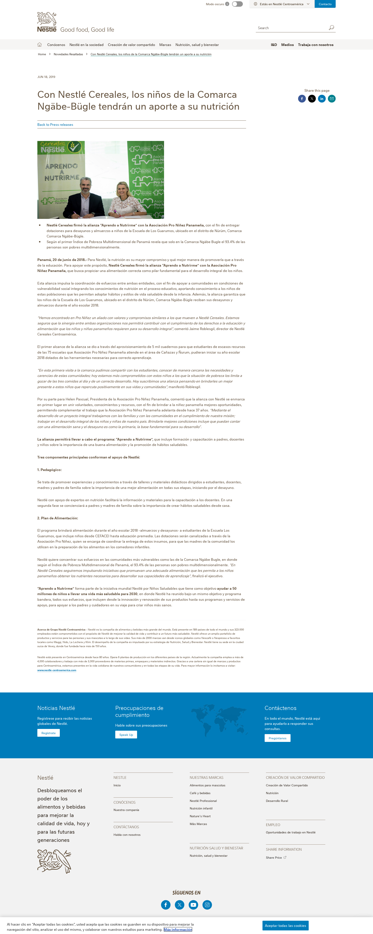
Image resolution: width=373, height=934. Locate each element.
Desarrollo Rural (277, 801)
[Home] (76, 22)
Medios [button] (287, 44)
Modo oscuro (215, 4)
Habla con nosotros (127, 834)
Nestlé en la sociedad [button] (87, 44)
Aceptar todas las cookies (285, 925)
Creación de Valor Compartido (287, 785)
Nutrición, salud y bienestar (197, 44)
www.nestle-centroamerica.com (56, 670)
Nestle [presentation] (120, 777)
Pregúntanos (277, 738)
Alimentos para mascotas (207, 785)
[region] (186, 925)
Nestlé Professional (203, 801)
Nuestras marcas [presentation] (206, 777)
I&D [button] (274, 44)
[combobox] (290, 27)
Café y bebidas (200, 793)
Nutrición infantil (201, 808)
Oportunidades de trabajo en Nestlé (291, 832)
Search (331, 27)
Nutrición (272, 793)
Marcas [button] (165, 44)
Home (39, 44)
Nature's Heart (200, 816)
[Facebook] (166, 905)
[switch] (237, 4)
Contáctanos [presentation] (126, 826)
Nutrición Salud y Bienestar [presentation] (216, 847)
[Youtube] (193, 905)
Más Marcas (198, 824)
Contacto (325, 4)
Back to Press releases (55, 124)
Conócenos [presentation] (125, 802)
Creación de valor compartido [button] (131, 44)
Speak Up (126, 734)
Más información (178, 929)
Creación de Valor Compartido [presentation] (295, 777)
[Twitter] (179, 905)
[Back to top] (363, 912)
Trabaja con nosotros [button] (315, 44)
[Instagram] (207, 905)
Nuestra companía (126, 810)
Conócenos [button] (56, 44)
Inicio (117, 785)
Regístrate (48, 733)
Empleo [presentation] (273, 824)
